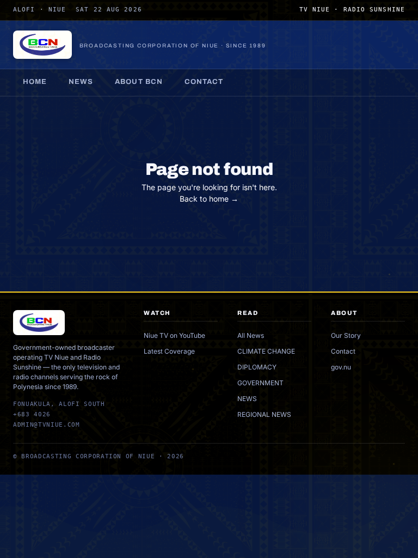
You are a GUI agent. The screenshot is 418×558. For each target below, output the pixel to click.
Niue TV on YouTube (174, 335)
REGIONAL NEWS (264, 414)
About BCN (138, 82)
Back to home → (209, 198)
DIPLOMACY (256, 367)
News (81, 82)
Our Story (346, 335)
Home (35, 82)
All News (250, 335)
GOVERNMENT (260, 383)
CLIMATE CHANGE (266, 351)
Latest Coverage (169, 351)
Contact (204, 82)
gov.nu (341, 367)
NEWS (247, 399)
